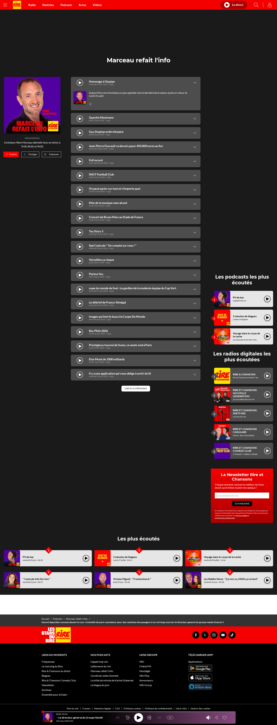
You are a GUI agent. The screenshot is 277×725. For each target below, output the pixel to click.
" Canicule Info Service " (36, 578)
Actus (82, 5)
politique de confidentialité (225, 518)
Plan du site (72, 708)
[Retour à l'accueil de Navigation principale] (17, 5)
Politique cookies (132, 708)
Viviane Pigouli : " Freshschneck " (132, 578)
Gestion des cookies (200, 708)
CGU (117, 708)
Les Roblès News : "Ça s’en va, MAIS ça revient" (231, 578)
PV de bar (238, 297)
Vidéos (97, 5)
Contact (86, 708)
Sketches (48, 5)
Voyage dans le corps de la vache (222, 556)
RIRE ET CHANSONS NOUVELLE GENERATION (245, 393)
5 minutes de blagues (245, 316)
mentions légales (242, 515)
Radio (32, 5)
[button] (135, 389)
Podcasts (66, 5)
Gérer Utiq (181, 708)
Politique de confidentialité (158, 708)
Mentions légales (102, 708)
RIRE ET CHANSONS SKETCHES (245, 412)
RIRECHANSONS (32, 138)
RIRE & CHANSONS (244, 374)
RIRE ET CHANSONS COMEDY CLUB (245, 449)
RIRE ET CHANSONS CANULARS (245, 430)
